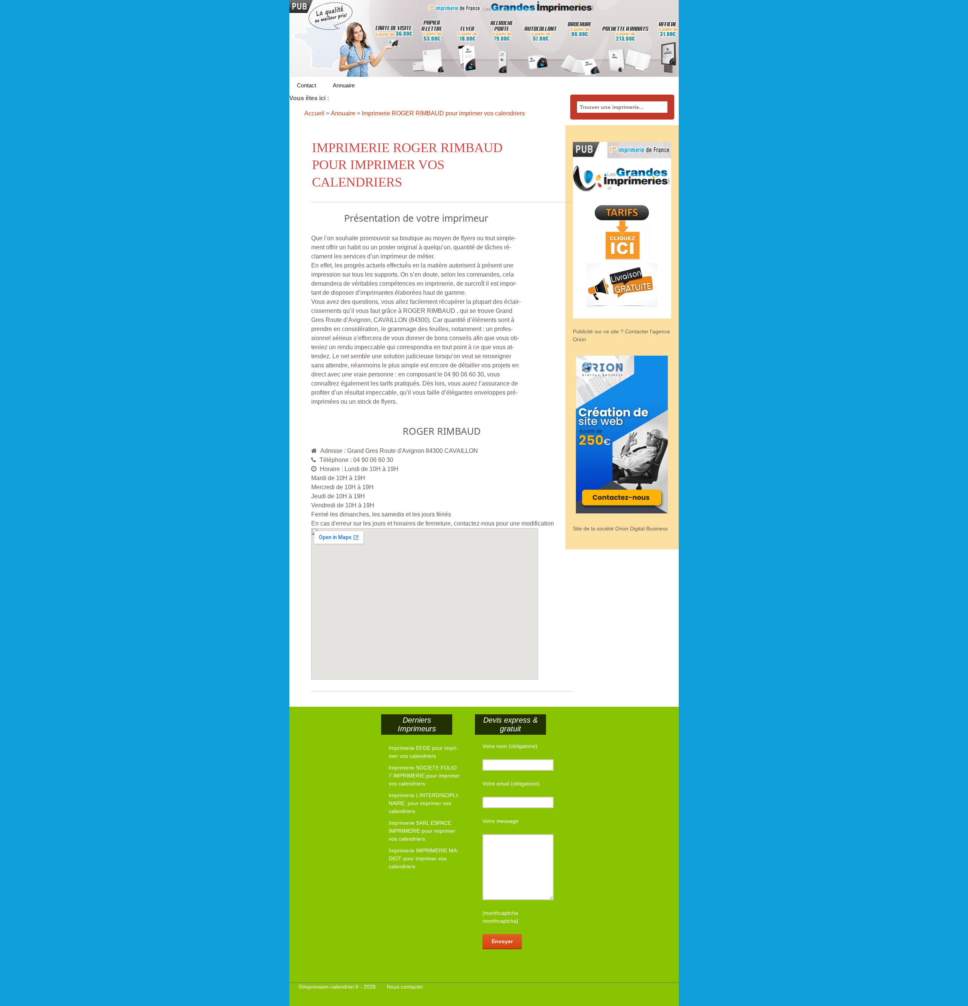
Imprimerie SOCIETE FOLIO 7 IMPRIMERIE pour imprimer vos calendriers (424, 776)
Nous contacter (405, 987)
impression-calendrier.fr (330, 987)
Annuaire (344, 85)
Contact (306, 85)
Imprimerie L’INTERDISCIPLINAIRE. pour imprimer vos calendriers (424, 803)
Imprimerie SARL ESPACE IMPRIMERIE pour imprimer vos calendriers (422, 831)
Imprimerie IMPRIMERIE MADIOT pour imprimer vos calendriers (424, 858)
